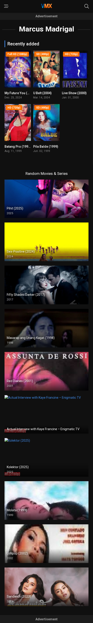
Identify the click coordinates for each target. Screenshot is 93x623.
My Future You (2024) (20, 93)
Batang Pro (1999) (18, 146)
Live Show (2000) (74, 93)
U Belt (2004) (42, 93)
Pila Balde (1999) (45, 146)
